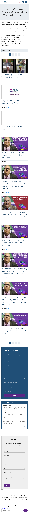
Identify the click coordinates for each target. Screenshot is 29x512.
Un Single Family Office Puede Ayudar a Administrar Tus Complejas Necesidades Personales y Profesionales (14, 409)
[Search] (25, 510)
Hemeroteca (8, 402)
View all (22, 426)
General (7, 81)
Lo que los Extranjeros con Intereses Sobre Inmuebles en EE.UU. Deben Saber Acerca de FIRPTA (13, 416)
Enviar (14, 395)
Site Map (7, 508)
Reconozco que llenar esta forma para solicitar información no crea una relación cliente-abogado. (14, 389)
